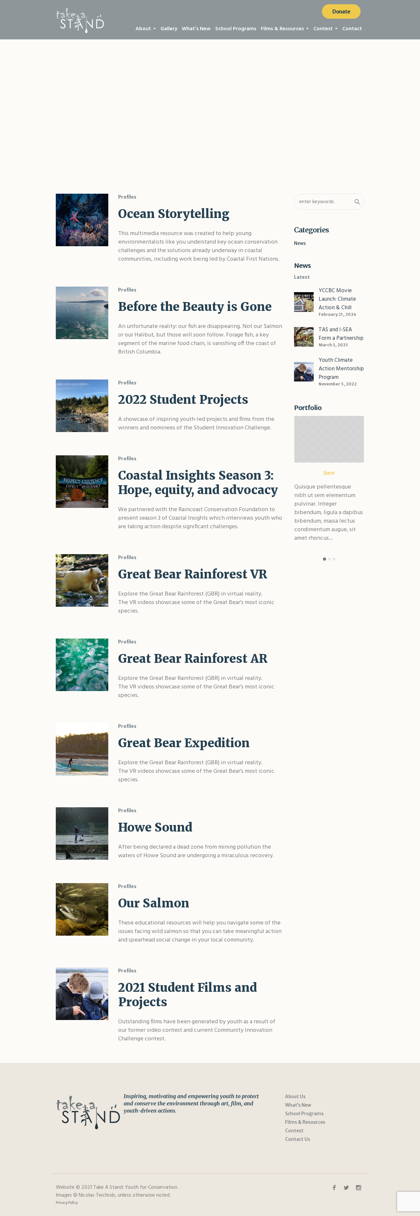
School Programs (304, 1114)
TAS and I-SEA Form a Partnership (341, 334)
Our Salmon (153, 903)
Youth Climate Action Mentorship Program (341, 369)
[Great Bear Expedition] (82, 749)
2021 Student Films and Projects (187, 995)
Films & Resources (305, 1122)
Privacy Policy (67, 1203)
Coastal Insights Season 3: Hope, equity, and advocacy (198, 482)
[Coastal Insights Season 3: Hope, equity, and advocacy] (82, 481)
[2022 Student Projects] (82, 406)
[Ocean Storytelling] (82, 220)
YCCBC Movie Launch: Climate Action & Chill (337, 299)
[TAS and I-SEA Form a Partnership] (304, 336)
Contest (294, 1131)
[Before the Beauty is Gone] (82, 313)
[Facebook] (334, 1187)
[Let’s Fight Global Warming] (329, 439)
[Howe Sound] (82, 833)
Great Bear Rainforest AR (192, 658)
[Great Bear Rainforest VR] (82, 580)
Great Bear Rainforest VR (192, 574)
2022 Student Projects (183, 399)
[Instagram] (358, 1187)
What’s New (298, 1105)
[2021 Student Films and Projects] (82, 993)
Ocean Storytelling (173, 213)
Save (329, 472)
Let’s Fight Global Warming (327, 457)
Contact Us (297, 1139)
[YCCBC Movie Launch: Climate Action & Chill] (304, 302)
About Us (295, 1096)
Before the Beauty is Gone (195, 306)
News (300, 243)
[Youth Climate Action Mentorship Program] (304, 371)
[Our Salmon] (82, 909)
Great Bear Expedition (184, 743)
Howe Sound (155, 827)
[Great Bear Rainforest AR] (82, 665)
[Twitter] (346, 1187)
